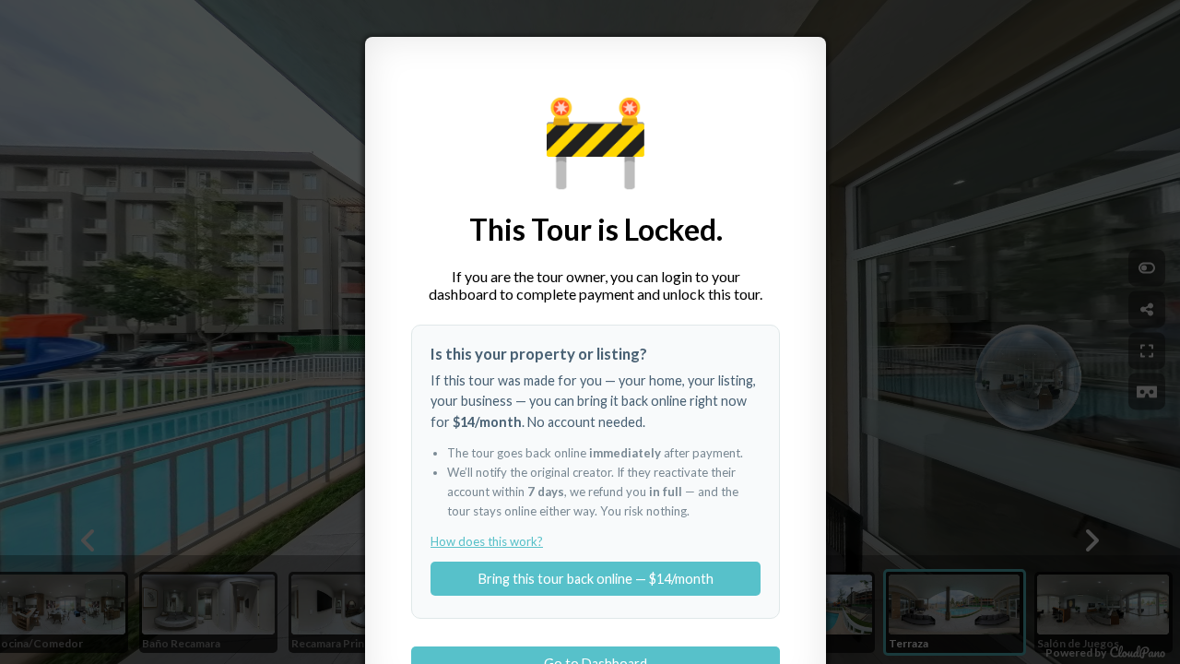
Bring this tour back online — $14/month (596, 579)
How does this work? (487, 541)
